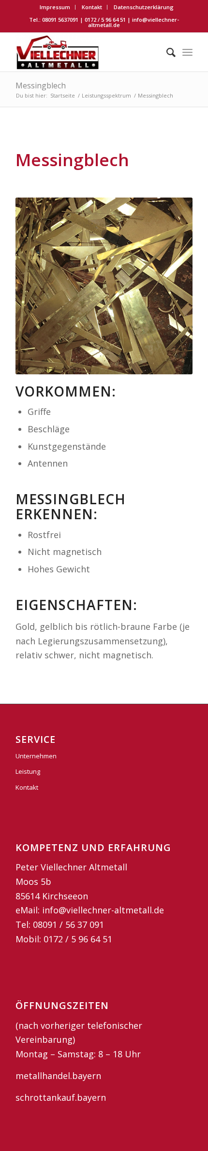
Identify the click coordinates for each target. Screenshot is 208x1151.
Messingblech (40, 85)
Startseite (62, 95)
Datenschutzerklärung (144, 7)
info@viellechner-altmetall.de (133, 22)
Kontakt (92, 7)
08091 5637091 (60, 19)
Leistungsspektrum (106, 95)
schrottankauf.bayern (60, 1097)
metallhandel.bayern (58, 1075)
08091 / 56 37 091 (68, 924)
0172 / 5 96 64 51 (105, 19)
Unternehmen (36, 756)
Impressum (55, 7)
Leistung (27, 771)
